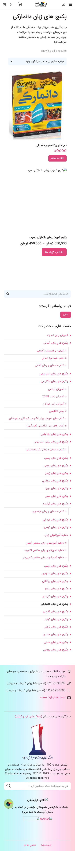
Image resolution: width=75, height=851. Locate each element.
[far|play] (11, 4)
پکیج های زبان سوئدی (55, 481)
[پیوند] (41, 4)
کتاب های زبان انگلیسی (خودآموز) (45, 426)
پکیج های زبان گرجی (56, 527)
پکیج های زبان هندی (56, 642)
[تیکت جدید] (8, 804)
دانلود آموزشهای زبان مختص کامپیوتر (43, 557)
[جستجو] (8, 786)
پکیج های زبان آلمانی (55, 343)
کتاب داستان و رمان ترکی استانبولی (45, 450)
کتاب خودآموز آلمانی (53, 358)
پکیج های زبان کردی (56, 619)
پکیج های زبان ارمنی (56, 566)
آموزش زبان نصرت (57, 335)
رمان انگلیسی (56, 411)
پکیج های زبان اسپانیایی (54, 373)
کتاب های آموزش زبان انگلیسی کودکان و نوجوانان (36, 418)
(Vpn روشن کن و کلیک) (28, 716)
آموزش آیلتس (56, 389)
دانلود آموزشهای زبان (56, 535)
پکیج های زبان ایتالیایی (54, 434)
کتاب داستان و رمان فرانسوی (48, 511)
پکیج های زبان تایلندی (55, 596)
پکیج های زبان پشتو (56, 588)
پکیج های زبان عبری (56, 488)
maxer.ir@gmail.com (52, 697)
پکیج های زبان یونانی (55, 650)
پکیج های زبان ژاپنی (56, 473)
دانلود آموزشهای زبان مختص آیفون (45, 543)
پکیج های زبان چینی (56, 458)
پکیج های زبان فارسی (55, 611)
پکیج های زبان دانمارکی (54, 604)
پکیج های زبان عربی (56, 496)
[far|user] (63, 4)
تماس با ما (30, 845)
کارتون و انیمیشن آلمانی (50, 351)
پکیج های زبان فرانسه (55, 503)
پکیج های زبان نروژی (56, 627)
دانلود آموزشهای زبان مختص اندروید (44, 550)
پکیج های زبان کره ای (55, 519)
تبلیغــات (45, 845)
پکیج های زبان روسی (56, 465)
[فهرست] (70, 4)
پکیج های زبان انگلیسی (54, 381)
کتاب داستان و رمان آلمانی (49, 365)
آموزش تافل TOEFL (53, 396)
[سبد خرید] (20, 4)
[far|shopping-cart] (4, 4)
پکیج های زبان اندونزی (55, 573)
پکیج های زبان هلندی (55, 634)
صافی (65, 314)
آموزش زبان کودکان (53, 404)
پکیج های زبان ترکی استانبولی (51, 442)
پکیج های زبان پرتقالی (55, 581)
